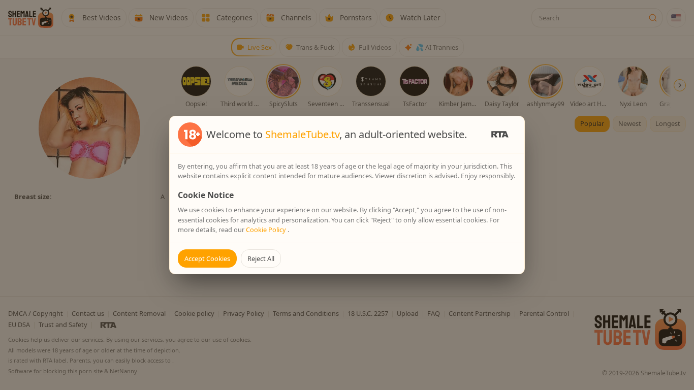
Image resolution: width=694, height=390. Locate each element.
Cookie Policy (267, 229)
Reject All (260, 258)
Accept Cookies (207, 258)
